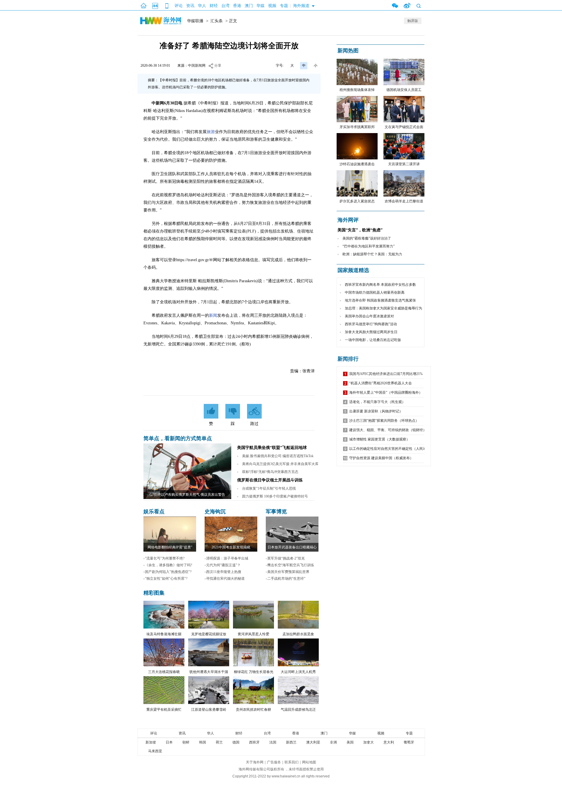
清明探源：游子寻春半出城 (227, 558)
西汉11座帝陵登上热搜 (223, 572)
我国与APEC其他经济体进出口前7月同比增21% (386, 374)
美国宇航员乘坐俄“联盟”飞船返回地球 (272, 447)
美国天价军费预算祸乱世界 (288, 572)
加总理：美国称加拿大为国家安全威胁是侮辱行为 (383, 308)
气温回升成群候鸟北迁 (298, 710)
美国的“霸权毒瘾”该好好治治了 (366, 238)
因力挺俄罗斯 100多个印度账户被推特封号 (275, 496)
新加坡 (150, 742)
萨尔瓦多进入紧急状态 (357, 201)
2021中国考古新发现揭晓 (231, 547)
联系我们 (292, 762)
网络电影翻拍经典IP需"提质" (170, 547)
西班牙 (254, 742)
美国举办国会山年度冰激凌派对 (369, 316)
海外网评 (348, 220)
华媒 (260, 6)
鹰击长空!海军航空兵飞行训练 (290, 565)
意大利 (388, 742)
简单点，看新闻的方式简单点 (177, 438)
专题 (284, 6)
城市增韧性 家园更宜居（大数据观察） (379, 439)
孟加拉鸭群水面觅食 (298, 634)
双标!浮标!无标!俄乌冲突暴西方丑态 (270, 472)
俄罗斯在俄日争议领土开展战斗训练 (270, 480)
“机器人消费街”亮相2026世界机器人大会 (380, 383)
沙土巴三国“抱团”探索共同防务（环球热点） (384, 421)
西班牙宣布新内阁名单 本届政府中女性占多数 (380, 285)
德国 (235, 742)
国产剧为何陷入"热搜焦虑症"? (168, 572)
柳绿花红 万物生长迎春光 (253, 672)
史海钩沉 (215, 511)
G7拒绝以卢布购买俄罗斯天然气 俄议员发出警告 (187, 495)
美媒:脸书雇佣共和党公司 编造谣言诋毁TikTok (277, 456)
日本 (169, 742)
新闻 (213, 315)
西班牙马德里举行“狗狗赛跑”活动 (371, 324)
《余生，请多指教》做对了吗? (168, 565)
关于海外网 (254, 762)
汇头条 (216, 21)
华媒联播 (195, 21)
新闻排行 (348, 359)
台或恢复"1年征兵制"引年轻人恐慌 (269, 488)
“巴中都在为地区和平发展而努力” (368, 246)
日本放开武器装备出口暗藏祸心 (292, 547)
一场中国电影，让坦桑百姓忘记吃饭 (373, 340)
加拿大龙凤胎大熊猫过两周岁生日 (371, 332)
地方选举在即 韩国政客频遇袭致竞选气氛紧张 (380, 300)
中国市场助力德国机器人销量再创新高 (375, 292)
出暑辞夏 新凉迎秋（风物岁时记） (376, 411)
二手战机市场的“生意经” (286, 578)
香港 (237, 6)
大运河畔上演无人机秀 (298, 672)
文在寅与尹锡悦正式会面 (404, 127)
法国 (272, 742)
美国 (350, 742)
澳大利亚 (313, 742)
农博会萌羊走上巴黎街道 (404, 201)
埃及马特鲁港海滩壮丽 (163, 634)
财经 (214, 6)
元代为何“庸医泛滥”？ (223, 565)
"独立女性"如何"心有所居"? (166, 578)
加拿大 (368, 742)
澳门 (249, 6)
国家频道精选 (353, 270)
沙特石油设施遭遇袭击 (357, 164)
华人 (202, 6)
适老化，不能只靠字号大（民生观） (377, 402)
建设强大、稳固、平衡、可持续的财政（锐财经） (387, 430)
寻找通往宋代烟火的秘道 (225, 578)
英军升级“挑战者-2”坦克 (286, 558)
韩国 (202, 742)
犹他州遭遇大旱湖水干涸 (208, 672)
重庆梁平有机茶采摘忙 (163, 710)
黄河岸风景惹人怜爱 (253, 634)
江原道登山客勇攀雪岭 (208, 710)
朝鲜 (185, 742)
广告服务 (274, 762)
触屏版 (412, 21)
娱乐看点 (154, 511)
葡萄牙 (409, 742)
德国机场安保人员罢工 (404, 90)
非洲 (333, 742)
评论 (178, 6)
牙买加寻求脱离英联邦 (357, 127)
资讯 (190, 6)
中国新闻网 (196, 65)
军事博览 (276, 511)
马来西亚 (155, 751)
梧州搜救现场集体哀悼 (357, 90)
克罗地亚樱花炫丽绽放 (208, 634)
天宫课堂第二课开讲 (404, 164)
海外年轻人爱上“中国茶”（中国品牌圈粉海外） (385, 392)
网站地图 (309, 762)
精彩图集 (154, 593)
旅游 (211, 132)
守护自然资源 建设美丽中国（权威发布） (381, 458)
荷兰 (219, 742)
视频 (272, 6)
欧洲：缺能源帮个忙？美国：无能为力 (372, 254)
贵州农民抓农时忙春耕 (253, 710)
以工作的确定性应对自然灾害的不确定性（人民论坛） (391, 449)
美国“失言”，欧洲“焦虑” (360, 230)
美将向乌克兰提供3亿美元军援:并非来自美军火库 (280, 464)
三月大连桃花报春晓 (164, 672)
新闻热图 (348, 51)
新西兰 (291, 742)
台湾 (225, 6)
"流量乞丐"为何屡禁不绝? (164, 558)
